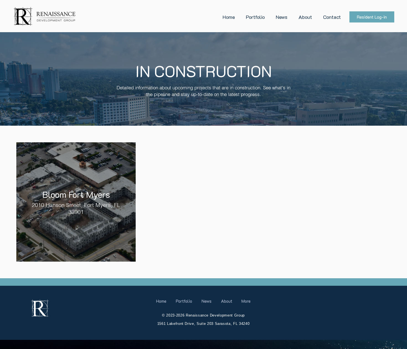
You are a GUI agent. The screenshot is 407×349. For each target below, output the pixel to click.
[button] (255, 17)
